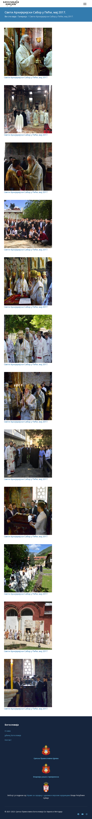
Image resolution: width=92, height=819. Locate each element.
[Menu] (84, 4)
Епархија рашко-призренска (46, 777)
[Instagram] (86, 814)
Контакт (8, 740)
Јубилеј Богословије (13, 735)
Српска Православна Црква (46, 758)
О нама (8, 731)
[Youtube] (82, 814)
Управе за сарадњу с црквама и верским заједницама (48, 795)
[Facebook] (78, 814)
